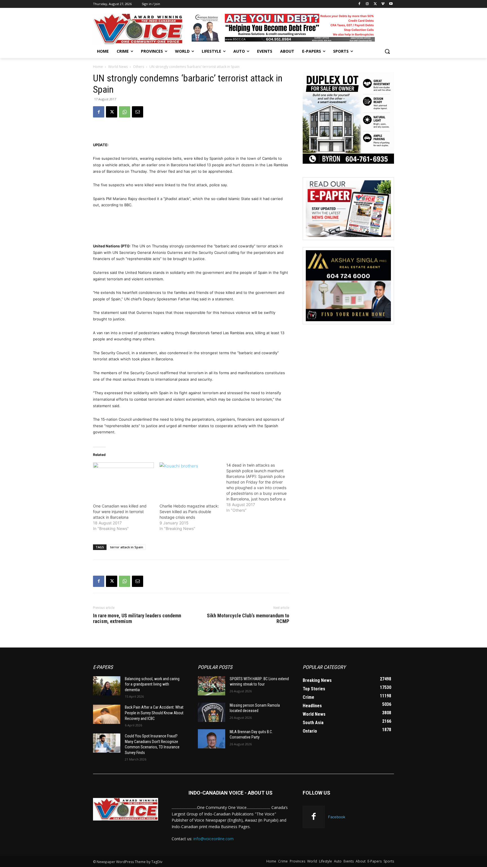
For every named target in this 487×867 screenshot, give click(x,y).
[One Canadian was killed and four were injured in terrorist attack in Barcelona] (123, 479)
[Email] (137, 111)
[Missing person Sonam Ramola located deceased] (211, 712)
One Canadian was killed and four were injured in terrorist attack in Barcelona (120, 512)
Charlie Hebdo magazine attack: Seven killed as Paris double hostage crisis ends (189, 512)
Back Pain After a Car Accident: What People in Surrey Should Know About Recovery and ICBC (154, 712)
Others (138, 66)
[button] (387, 51)
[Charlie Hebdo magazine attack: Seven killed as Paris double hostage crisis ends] (190, 479)
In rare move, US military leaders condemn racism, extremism (137, 618)
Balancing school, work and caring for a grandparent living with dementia (152, 684)
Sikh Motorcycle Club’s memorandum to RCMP (248, 618)
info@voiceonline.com (213, 838)
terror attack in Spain (126, 547)
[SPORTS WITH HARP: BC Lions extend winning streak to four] (211, 685)
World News (118, 66)
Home (98, 66)
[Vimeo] (383, 4)
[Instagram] (367, 4)
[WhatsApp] (124, 111)
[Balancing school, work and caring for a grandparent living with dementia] (106, 685)
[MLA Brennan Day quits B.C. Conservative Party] (211, 738)
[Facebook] (359, 4)
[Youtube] (391, 4)
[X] (375, 4)
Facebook (336, 817)
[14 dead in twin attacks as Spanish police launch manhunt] (259, 487)
